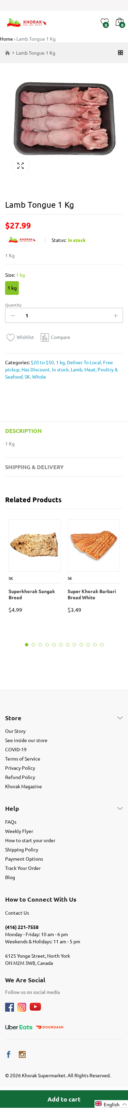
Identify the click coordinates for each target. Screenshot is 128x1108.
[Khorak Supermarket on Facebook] (8, 1054)
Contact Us (17, 912)
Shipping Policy (21, 849)
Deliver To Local (83, 362)
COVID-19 (16, 749)
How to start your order (30, 840)
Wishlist (25, 337)
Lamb (76, 369)
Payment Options (24, 859)
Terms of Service (22, 758)
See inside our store (26, 740)
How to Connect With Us (40, 899)
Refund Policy (20, 777)
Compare (60, 337)
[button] (111, 1104)
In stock (60, 369)
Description (23, 430)
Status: (59, 240)
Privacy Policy (20, 768)
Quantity (13, 305)
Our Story (15, 731)
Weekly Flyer (19, 831)
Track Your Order (23, 868)
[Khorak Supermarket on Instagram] (22, 1054)
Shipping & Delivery (34, 466)
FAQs (10, 822)
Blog (10, 877)
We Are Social (25, 980)
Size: (15, 275)
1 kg (12, 288)
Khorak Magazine (23, 786)
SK (27, 376)
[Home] (7, 52)
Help (12, 808)
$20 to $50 (42, 362)
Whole (38, 376)
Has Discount (35, 369)
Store (13, 718)
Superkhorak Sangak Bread (32, 594)
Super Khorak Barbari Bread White (92, 594)
